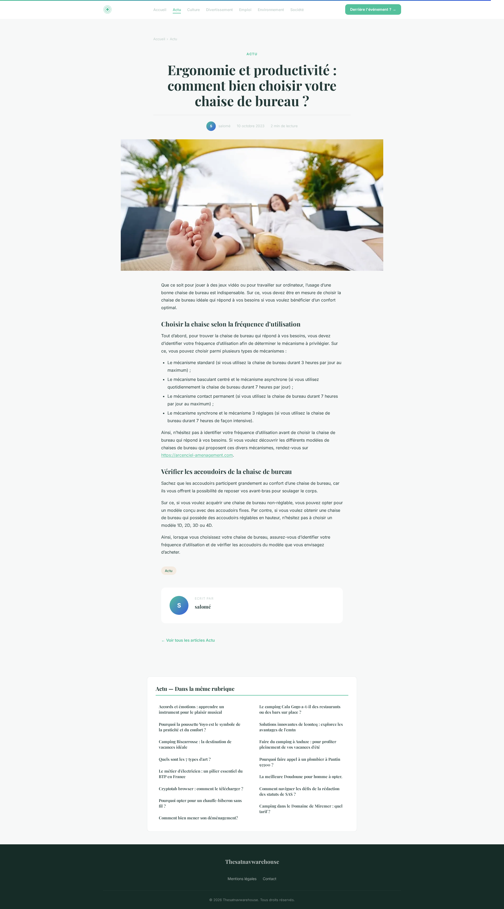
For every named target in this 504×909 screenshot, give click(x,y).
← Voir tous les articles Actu (188, 640)
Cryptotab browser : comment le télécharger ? (201, 788)
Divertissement (219, 9)
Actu (177, 9)
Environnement (271, 9)
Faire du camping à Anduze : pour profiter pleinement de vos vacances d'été (297, 744)
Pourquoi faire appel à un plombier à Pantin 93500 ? (299, 762)
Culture (193, 9)
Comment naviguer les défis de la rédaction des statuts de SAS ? (299, 791)
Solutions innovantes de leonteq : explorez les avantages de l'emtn (301, 727)
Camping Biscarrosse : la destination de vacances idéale (195, 744)
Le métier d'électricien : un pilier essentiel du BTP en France (201, 773)
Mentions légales (242, 878)
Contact (269, 878)
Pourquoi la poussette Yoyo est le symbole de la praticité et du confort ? (199, 727)
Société (297, 9)
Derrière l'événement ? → (373, 9)
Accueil (159, 9)
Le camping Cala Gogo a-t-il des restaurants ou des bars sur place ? (299, 709)
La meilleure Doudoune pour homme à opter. (300, 776)
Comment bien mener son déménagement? (198, 817)
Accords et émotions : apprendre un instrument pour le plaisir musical (191, 709)
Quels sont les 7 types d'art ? (185, 759)
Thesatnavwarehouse (252, 861)
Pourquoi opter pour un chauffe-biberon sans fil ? (200, 803)
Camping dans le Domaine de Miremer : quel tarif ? (301, 808)
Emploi (245, 9)
